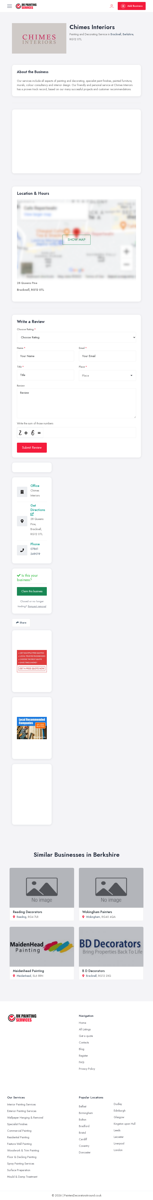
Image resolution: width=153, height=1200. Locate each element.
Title (19, 367)
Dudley (118, 1104)
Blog (81, 1049)
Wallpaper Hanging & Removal (25, 1118)
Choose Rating (25, 329)
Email (82, 348)
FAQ (81, 1062)
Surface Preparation (18, 1170)
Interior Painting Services (21, 1104)
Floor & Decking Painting (21, 1157)
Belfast (82, 1106)
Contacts (84, 1042)
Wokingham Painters (97, 912)
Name (20, 348)
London (118, 1150)
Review (21, 386)
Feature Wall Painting (19, 1144)
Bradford (84, 1126)
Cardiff (83, 1139)
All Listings (85, 1029)
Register (83, 1056)
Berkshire (128, 34)
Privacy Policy (87, 1069)
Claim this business (31, 591)
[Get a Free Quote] (32, 661)
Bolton (82, 1120)
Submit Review (32, 447)
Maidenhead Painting (28, 971)
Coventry (84, 1146)
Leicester (119, 1137)
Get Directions (37, 507)
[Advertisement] (76, 142)
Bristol (82, 1133)
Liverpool (119, 1143)
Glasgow (119, 1117)
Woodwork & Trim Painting (23, 1150)
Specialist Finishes (17, 1124)
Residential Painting (18, 1137)
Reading (21, 917)
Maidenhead (24, 976)
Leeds (117, 1130)
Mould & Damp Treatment (22, 1177)
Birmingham (86, 1113)
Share (23, 622)
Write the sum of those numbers (35, 423)
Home (82, 1023)
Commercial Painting (19, 1131)
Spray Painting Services (20, 1164)
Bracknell (116, 34)
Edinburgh (120, 1111)
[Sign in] (112, 6)
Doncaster (85, 1152)
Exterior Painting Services (21, 1111)
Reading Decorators (27, 912)
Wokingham (93, 917)
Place (82, 367)
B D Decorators (93, 971)
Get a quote (86, 1036)
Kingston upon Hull (124, 1124)
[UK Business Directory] (32, 728)
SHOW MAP (76, 239)
